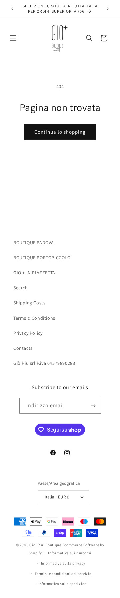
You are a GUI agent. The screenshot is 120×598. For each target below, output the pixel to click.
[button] (13, 38)
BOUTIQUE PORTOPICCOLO (42, 258)
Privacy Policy (27, 333)
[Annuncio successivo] (107, 8)
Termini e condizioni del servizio (63, 573)
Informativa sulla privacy (63, 563)
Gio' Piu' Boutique (45, 545)
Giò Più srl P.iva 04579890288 (44, 363)
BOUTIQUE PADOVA (33, 243)
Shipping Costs (29, 303)
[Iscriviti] (93, 406)
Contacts (23, 348)
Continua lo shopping (60, 132)
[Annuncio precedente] (12, 8)
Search (20, 288)
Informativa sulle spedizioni (63, 583)
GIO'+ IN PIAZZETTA (34, 273)
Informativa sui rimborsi (69, 553)
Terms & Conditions (34, 318)
